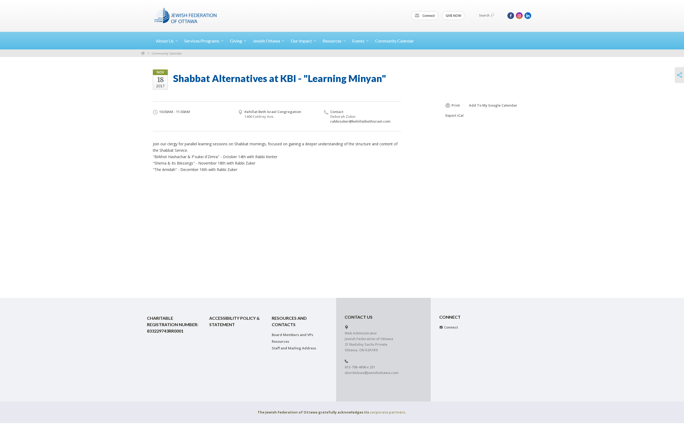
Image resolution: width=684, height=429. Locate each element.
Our (301, 40)
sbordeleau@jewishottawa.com (371, 372)
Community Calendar (394, 40)
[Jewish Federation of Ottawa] (186, 15)
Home (143, 53)
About (165, 40)
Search (484, 15)
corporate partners (387, 412)
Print (456, 105)
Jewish (266, 40)
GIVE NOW (453, 15)
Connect (428, 15)
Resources (280, 341)
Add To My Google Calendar (493, 105)
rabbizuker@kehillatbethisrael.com (360, 121)
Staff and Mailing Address (294, 348)
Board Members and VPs (292, 334)
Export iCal (454, 115)
